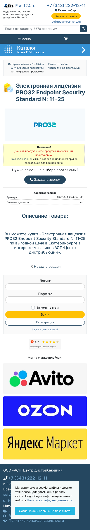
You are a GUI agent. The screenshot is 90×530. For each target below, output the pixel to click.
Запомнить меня (47, 307)
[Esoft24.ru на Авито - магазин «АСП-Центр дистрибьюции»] (45, 378)
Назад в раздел (47, 266)
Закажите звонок (21, 159)
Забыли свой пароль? (45, 329)
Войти (45, 314)
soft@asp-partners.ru (66, 21)
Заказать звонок (66, 16)
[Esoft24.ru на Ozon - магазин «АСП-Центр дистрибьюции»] (45, 411)
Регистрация (45, 322)
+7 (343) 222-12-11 (66, 5)
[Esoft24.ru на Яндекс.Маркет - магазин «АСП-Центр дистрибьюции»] (45, 443)
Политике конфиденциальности (49, 500)
